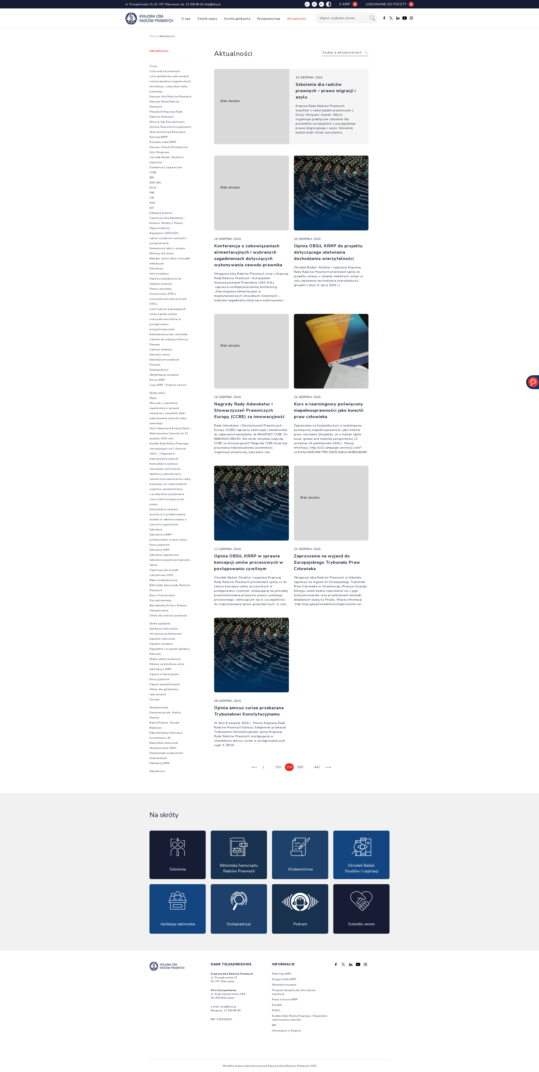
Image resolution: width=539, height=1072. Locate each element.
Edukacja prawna (160, 213)
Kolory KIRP (157, 380)
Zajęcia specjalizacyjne (164, 684)
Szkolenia (155, 529)
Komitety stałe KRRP (162, 142)
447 (317, 767)
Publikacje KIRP (159, 763)
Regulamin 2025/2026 (163, 233)
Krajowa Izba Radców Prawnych (170, 96)
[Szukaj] (372, 18)
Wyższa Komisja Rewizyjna (167, 132)
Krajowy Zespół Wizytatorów (168, 147)
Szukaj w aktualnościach (342, 52)
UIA (151, 197)
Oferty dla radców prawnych (168, 615)
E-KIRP (344, 4)
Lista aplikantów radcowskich (169, 76)
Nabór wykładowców (163, 580)
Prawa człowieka (160, 289)
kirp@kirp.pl (213, 4)
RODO (276, 1010)
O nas (186, 18)
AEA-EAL (155, 182)
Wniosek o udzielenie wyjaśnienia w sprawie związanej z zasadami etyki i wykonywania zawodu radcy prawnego (168, 413)
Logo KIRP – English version (168, 385)
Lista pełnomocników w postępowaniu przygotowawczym (165, 324)
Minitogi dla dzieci (161, 253)
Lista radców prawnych (164, 71)
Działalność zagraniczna (165, 167)
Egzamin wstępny (161, 644)
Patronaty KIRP (281, 973)
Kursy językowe (159, 544)
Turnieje (154, 699)
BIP (274, 1025)
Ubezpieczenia (158, 610)
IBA (151, 177)
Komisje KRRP (158, 137)
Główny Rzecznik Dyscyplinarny (170, 127)
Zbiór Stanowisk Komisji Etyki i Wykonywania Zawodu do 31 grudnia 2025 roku (170, 433)
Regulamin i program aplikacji (169, 649)
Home (153, 36)
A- (307, 4)
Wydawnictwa (268, 18)
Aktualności (296, 18)
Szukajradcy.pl (159, 369)
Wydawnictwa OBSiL (163, 748)
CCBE (153, 172)
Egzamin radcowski (162, 638)
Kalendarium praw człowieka (168, 334)
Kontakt (277, 1005)
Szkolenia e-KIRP (160, 669)
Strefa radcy (207, 18)
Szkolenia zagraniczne (164, 555)
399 (300, 767)
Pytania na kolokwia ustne (166, 664)
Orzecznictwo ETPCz (162, 294)
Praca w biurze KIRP (284, 999)
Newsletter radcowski (163, 743)
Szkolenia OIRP (159, 549)
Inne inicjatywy (159, 273)
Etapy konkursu (159, 228)
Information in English (286, 1030)
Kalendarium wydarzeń (164, 359)
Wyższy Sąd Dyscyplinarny (167, 122)
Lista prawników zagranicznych (170, 81)
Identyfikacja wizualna (164, 375)
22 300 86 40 (194, 4)
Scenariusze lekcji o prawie (167, 248)
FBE (152, 192)
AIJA (152, 202)
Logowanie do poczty (386, 4)
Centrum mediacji (160, 349)
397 (278, 767)
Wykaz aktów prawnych (165, 659)
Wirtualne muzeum (284, 984)
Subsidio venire (159, 354)
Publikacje (156, 268)
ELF (151, 208)
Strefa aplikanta (237, 18)
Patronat (155, 654)
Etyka (153, 398)
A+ (321, 4)
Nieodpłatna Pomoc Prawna (168, 605)
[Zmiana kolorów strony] (328, 4)
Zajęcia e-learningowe (164, 674)
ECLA (152, 187)
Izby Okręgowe (159, 152)
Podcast (154, 364)
